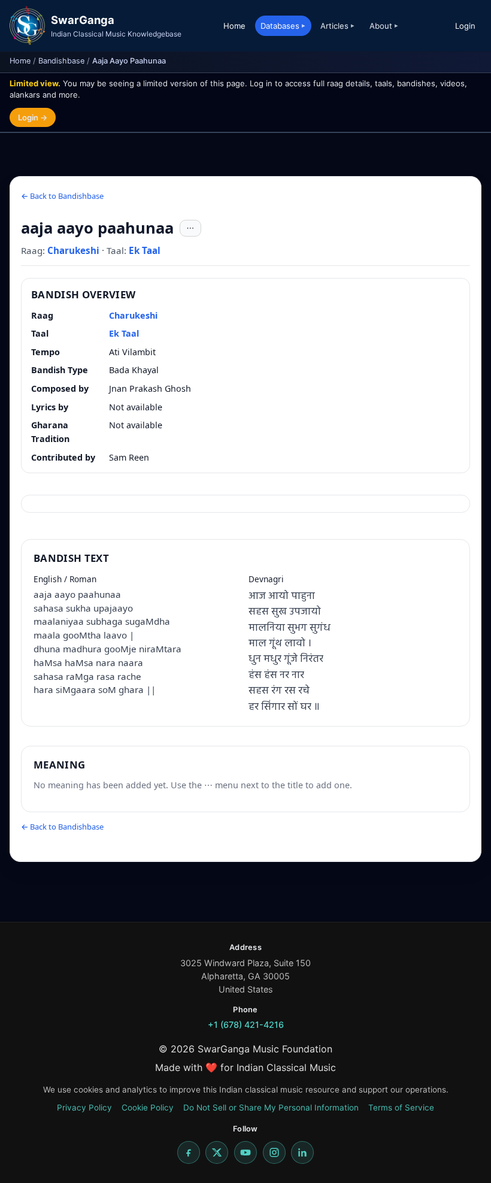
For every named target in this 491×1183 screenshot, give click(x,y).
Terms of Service (401, 1107)
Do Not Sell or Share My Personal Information (271, 1107)
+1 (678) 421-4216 (246, 1024)
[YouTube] (245, 1152)
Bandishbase (61, 60)
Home (234, 26)
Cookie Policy (148, 1107)
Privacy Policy (84, 1107)
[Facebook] (188, 1152)
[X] (216, 1152)
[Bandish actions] (190, 228)
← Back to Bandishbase (62, 195)
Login (465, 26)
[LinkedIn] (302, 1152)
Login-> (32, 117)
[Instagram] (274, 1152)
